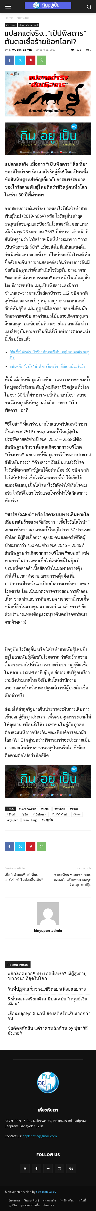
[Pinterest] (30, 60)
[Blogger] (25, 1168)
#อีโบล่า (11, 814)
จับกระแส (23, 18)
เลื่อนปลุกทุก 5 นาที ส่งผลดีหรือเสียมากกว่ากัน (49, 1016)
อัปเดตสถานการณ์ (28, 25)
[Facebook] (9, 60)
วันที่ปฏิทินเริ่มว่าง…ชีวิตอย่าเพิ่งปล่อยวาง (46, 989)
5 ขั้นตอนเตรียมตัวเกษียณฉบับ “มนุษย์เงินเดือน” (47, 1001)
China (77, 814)
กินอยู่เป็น (47, 820)
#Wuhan (60, 809)
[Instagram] (59, 1168)
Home (9, 18)
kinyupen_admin (20, 49)
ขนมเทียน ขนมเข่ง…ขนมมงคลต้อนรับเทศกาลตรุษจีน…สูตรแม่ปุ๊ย (72, 880)
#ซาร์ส (74, 809)
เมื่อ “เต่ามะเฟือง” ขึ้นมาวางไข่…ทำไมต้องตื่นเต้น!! (24, 877)
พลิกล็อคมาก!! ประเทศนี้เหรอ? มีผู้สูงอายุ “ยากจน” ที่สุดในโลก (46, 976)
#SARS (45, 809)
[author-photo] (48, 924)
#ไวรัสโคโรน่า (60, 814)
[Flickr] (47, 1168)
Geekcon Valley (46, 1192)
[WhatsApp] (41, 60)
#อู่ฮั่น (24, 814)
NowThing (30, 820)
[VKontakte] (70, 1168)
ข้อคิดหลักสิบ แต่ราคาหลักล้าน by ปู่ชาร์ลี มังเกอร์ (47, 1031)
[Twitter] (20, 60)
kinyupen (12, 820)
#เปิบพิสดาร (40, 814)
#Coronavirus (27, 809)
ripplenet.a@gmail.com (40, 1136)
